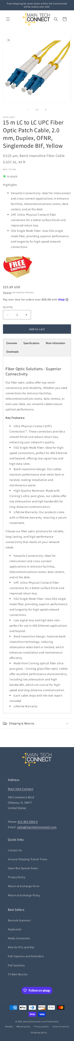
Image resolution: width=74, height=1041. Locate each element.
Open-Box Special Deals (23, 868)
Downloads (12, 351)
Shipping (7, 292)
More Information (55, 343)
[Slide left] (28, 109)
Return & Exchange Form (23, 886)
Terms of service (60, 1026)
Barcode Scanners (19, 920)
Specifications (31, 343)
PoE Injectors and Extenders (26, 956)
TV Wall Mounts (17, 974)
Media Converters (19, 938)
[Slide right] (45, 109)
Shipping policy (39, 1032)
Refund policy (24, 1026)
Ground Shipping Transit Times (27, 859)
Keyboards (14, 929)
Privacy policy (41, 1026)
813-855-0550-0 (27, 822)
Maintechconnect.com (34, 1021)
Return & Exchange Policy (24, 895)
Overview (11, 343)
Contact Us (15, 850)
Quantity (8, 307)
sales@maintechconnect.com (36, 827)
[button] (8, 19)
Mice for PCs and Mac (21, 947)
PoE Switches (16, 965)
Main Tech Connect (20, 789)
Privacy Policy (16, 877)
